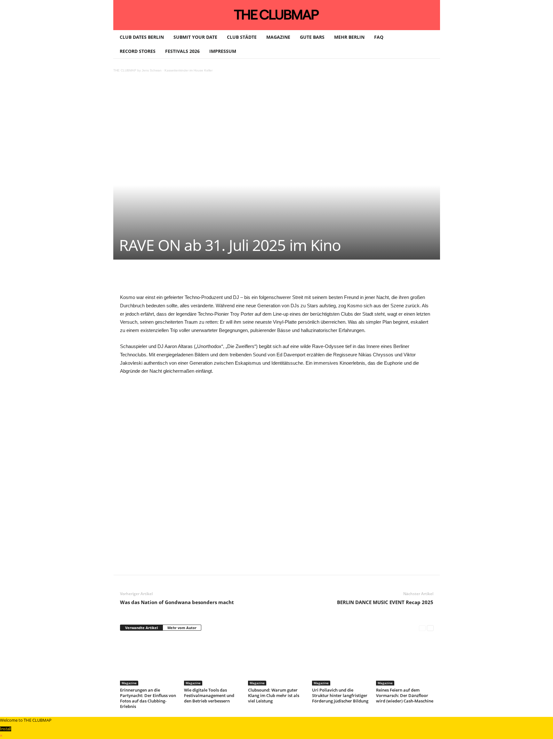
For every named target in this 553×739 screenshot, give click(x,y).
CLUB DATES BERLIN (142, 37)
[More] (283, 278)
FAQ (378, 37)
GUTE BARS (312, 37)
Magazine (129, 683)
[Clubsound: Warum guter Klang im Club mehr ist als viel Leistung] (277, 661)
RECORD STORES (138, 51)
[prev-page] (422, 628)
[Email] (239, 278)
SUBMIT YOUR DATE (195, 37)
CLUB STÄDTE (242, 37)
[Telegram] (253, 278)
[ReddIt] (224, 278)
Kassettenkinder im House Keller (188, 70)
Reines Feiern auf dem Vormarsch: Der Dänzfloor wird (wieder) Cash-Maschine (404, 695)
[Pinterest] (180, 278)
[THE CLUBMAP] (276, 14)
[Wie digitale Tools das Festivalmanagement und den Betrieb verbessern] (213, 661)
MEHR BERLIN (349, 37)
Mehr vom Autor (181, 627)
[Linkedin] (209, 278)
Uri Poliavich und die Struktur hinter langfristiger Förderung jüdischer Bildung (340, 695)
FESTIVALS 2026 (182, 51)
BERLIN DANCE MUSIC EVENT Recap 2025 (385, 602)
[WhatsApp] (194, 278)
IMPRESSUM (222, 51)
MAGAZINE (278, 37)
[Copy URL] (268, 278)
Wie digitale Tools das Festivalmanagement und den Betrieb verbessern (209, 695)
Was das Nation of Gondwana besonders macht (177, 602)
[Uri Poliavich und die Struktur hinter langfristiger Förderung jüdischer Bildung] (341, 661)
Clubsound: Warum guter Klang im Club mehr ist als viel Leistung (273, 695)
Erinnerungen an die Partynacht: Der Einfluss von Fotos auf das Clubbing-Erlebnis (148, 698)
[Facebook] (165, 278)
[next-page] (430, 628)
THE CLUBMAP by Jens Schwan (137, 70)
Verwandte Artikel (141, 627)
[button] (430, 44)
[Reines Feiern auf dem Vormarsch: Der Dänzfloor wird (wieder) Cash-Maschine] (405, 661)
